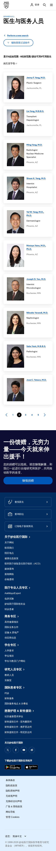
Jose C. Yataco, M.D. (36, 379)
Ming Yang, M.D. (34, 144)
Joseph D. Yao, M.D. (36, 279)
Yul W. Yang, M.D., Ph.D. (35, 213)
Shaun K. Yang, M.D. (36, 178)
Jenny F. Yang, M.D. (35, 77)
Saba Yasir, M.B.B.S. (36, 346)
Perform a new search (17, 35)
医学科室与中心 (9, 16)
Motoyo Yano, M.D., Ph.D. (36, 247)
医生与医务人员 (23, 21)
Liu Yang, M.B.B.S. (35, 111)
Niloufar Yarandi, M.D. (37, 312)
